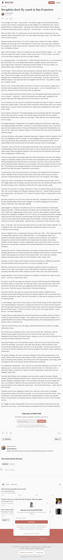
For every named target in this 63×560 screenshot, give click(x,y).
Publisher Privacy (36, 546)
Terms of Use (32, 527)
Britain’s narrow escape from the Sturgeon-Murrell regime (22, 499)
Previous (7, 439)
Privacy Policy (20, 527)
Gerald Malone (9, 13)
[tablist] (8, 464)
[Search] (60, 484)
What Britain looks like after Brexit (13, 489)
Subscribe (51, 2)
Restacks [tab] (12, 464)
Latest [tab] (7, 484)
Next (56, 439)
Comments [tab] (5, 464)
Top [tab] (3, 484)
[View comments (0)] (7, 18)
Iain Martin (11, 503)
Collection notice (39, 548)
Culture (4, 6)
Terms (32, 548)
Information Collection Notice (27, 529)
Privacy (27, 548)
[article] (31, 492)
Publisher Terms (46, 546)
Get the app (39, 552)
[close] (47, 503)
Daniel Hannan (12, 493)
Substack (23, 556)
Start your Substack (27, 552)
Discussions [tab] (14, 484)
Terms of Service (41, 525)
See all (5, 520)
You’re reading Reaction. (8, 491)
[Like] (3, 18)
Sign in (58, 2)
